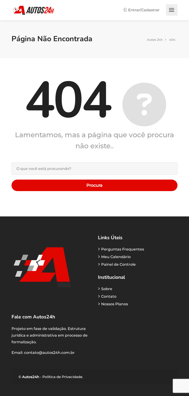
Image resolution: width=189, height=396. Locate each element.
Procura (94, 185)
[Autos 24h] (33, 10)
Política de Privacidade (61, 377)
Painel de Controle (118, 264)
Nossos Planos (114, 304)
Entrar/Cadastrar (143, 10)
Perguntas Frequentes (122, 249)
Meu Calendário (116, 257)
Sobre (106, 289)
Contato (108, 296)
